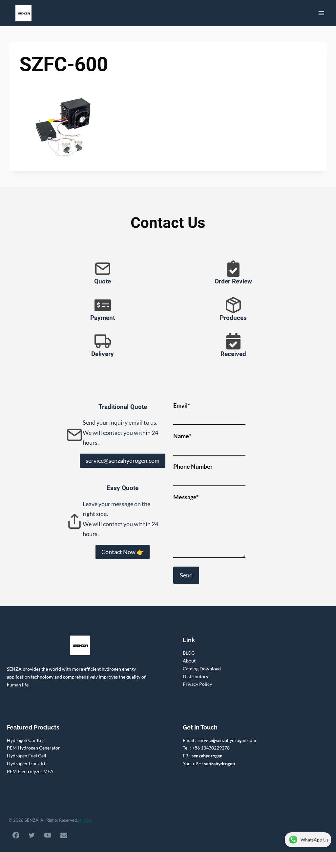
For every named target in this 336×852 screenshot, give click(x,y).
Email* (181, 405)
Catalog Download (202, 668)
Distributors (195, 676)
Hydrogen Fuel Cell (26, 755)
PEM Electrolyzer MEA (30, 771)
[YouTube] (48, 835)
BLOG (189, 653)
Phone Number (193, 466)
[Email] (64, 835)
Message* (186, 497)
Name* (182, 435)
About (189, 660)
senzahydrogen (207, 755)
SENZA (85, 820)
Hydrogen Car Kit (25, 740)
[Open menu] (321, 13)
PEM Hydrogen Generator (33, 748)
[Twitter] (32, 835)
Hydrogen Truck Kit (27, 763)
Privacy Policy (197, 684)
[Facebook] (16, 835)
